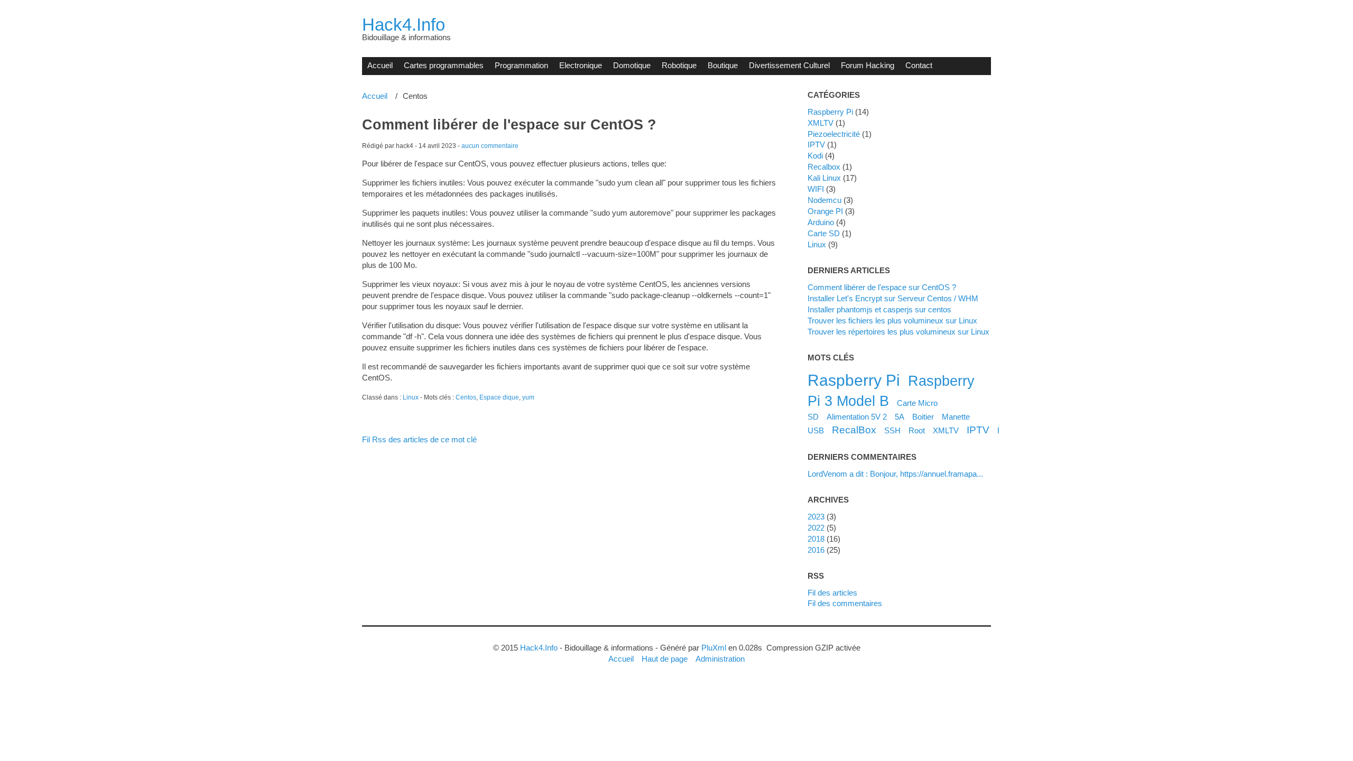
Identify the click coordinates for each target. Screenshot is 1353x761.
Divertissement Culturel (789, 65)
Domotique (632, 65)
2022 (816, 527)
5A (899, 416)
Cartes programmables (444, 65)
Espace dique (499, 397)
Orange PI (825, 211)
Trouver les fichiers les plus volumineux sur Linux (892, 320)
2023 (816, 516)
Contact (918, 65)
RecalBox (854, 429)
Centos (466, 397)
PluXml (713, 647)
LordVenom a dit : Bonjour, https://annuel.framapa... (895, 473)
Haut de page (665, 658)
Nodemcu (824, 200)
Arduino (821, 222)
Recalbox (824, 166)
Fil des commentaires (845, 603)
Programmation (521, 65)
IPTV (816, 144)
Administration (720, 658)
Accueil (380, 65)
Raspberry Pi (830, 111)
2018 (816, 538)
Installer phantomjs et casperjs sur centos (879, 309)
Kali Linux (824, 177)
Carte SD (824, 233)
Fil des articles (832, 592)
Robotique (679, 65)
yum (528, 397)
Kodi (815, 155)
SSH (892, 430)
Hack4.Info (403, 24)
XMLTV (820, 122)
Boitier (923, 416)
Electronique (580, 65)
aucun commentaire (489, 146)
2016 (816, 549)
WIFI (816, 188)
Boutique (723, 65)
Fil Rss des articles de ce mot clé (419, 439)
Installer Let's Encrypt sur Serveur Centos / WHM (893, 298)
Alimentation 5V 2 (857, 416)
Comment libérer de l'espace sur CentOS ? (509, 125)
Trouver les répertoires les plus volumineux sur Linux (898, 331)
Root (917, 430)
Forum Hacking (867, 65)
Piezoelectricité (834, 133)
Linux (411, 397)
